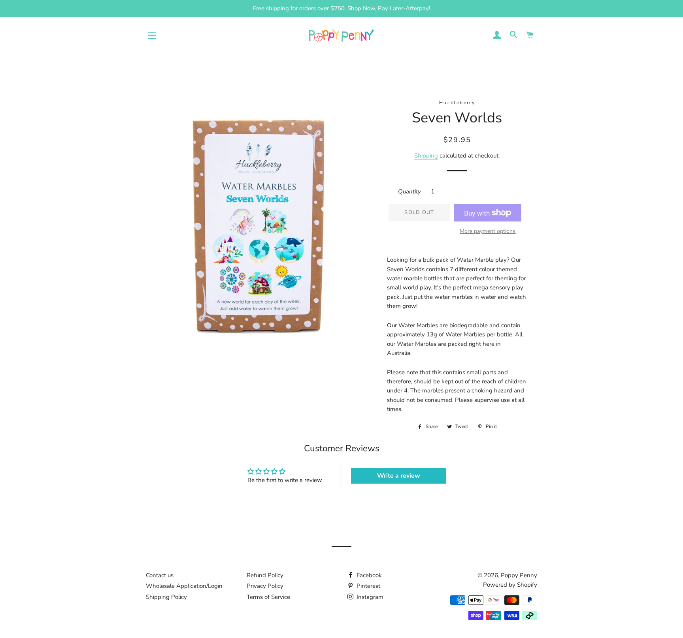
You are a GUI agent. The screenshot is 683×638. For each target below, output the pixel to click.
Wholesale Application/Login (184, 586)
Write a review (398, 475)
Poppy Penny (519, 575)
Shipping (426, 156)
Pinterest (367, 586)
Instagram (369, 597)
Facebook (368, 575)
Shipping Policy (166, 597)
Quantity (409, 191)
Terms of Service (268, 597)
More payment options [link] (487, 231)
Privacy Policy (265, 586)
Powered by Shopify (510, 585)
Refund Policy (265, 575)
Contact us (160, 575)
